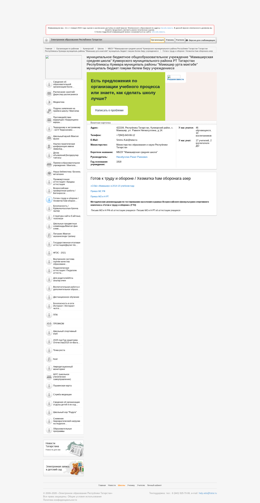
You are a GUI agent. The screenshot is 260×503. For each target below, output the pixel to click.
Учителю (180, 40)
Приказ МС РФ (98, 191)
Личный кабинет (154, 485)
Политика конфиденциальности (60, 499)
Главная (48, 48)
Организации (157, 40)
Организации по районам (67, 48)
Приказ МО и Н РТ (100, 196)
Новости (112, 485)
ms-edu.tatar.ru (167, 28)
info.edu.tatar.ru (158, 32)
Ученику (170, 40)
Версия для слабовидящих (202, 40)
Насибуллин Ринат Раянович (132, 157)
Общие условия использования (85, 496)
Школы (101, 48)
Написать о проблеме (109, 110)
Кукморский (88, 48)
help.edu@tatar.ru (208, 493)
